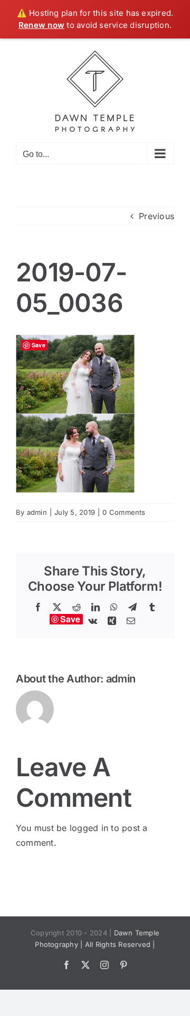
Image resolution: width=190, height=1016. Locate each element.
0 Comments (123, 512)
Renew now (41, 25)
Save (70, 619)
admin (37, 512)
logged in (89, 828)
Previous (156, 216)
